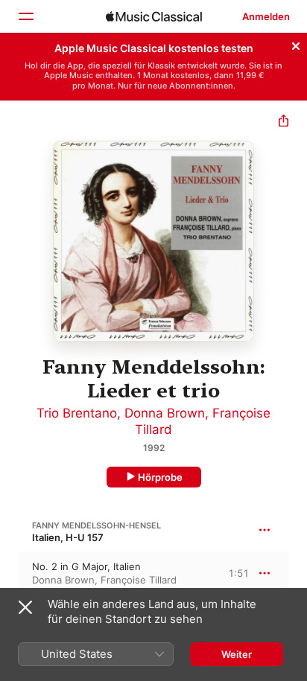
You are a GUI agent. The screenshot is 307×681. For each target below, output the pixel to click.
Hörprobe (160, 477)
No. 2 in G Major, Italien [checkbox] (86, 566)
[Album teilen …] (283, 122)
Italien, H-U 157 (68, 537)
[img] (154, 16)
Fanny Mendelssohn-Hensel (96, 525)
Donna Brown (164, 413)
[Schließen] (296, 44)
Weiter (236, 654)
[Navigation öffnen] (25, 16)
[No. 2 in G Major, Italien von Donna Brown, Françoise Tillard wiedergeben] (10, 573)
